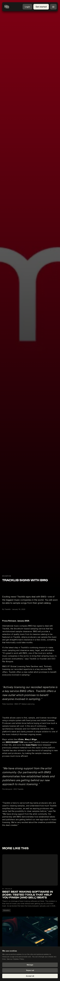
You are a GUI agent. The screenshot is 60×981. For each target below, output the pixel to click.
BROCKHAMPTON (14, 742)
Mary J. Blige (31, 739)
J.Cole (21, 739)
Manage (30, 965)
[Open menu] (53, 7)
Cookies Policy (18, 959)
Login (27, 7)
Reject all (30, 970)
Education (6, 910)
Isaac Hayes (31, 745)
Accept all (30, 976)
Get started (41, 7)
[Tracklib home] (6, 6)
